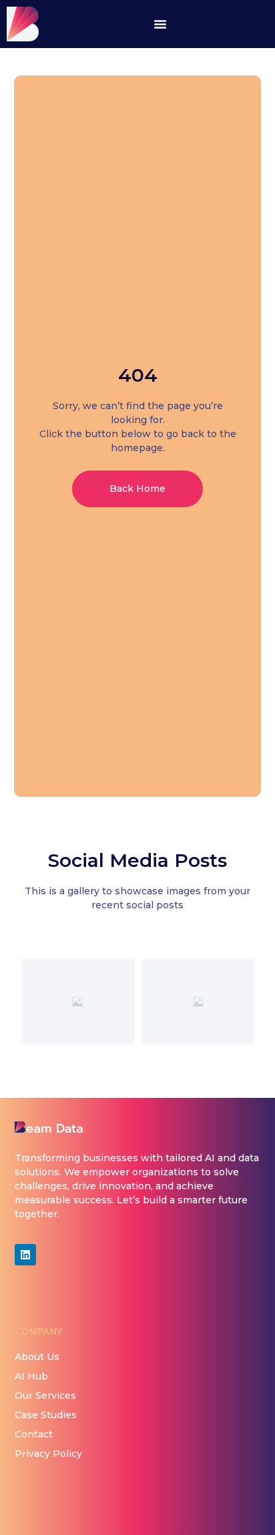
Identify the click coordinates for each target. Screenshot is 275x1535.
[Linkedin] (25, 1254)
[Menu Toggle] (160, 24)
